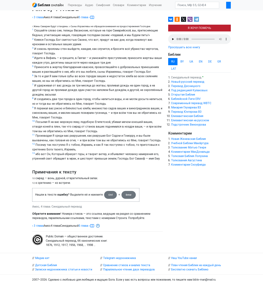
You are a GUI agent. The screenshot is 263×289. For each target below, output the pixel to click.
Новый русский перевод (187, 81)
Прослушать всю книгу (184, 47)
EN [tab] (200, 61)
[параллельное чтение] (92, 17)
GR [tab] (219, 61)
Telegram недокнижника (119, 258)
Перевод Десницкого (185, 86)
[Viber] (190, 19)
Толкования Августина (186, 160)
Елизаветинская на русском (190, 120)
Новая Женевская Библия (188, 139)
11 (33, 135)
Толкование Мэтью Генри (188, 147)
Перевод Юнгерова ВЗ (186, 111)
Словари (118, 5)
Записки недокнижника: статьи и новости (63, 269)
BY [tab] (182, 61)
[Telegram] (196, 19)
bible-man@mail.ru (204, 279)
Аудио (89, 5)
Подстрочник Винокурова (188, 124)
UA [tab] (191, 61)
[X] (183, 19)
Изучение (155, 5)
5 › (84, 17)
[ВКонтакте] (170, 19)
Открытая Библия (183, 94)
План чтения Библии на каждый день (196, 265)
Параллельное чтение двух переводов (129, 269)
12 (33, 144)
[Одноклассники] (177, 19)
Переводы (75, 5)
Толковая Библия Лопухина (189, 156)
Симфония (103, 5)
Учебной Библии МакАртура (189, 143)
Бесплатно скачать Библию (189, 269)
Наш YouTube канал (184, 258)
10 (33, 121)
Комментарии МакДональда (190, 151)
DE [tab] (210, 61)
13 (33, 153)
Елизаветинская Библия (187, 116)
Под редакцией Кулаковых (189, 90)
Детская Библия (46, 265)
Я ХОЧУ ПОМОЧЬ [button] (199, 28)
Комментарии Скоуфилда (188, 164)
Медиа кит (42, 258)
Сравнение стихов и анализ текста (126, 265)
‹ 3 (37, 17)
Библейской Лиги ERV (186, 99)
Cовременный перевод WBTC (191, 103)
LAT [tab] (173, 68)
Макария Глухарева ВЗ (186, 107)
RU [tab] (173, 61)
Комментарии (136, 5)
